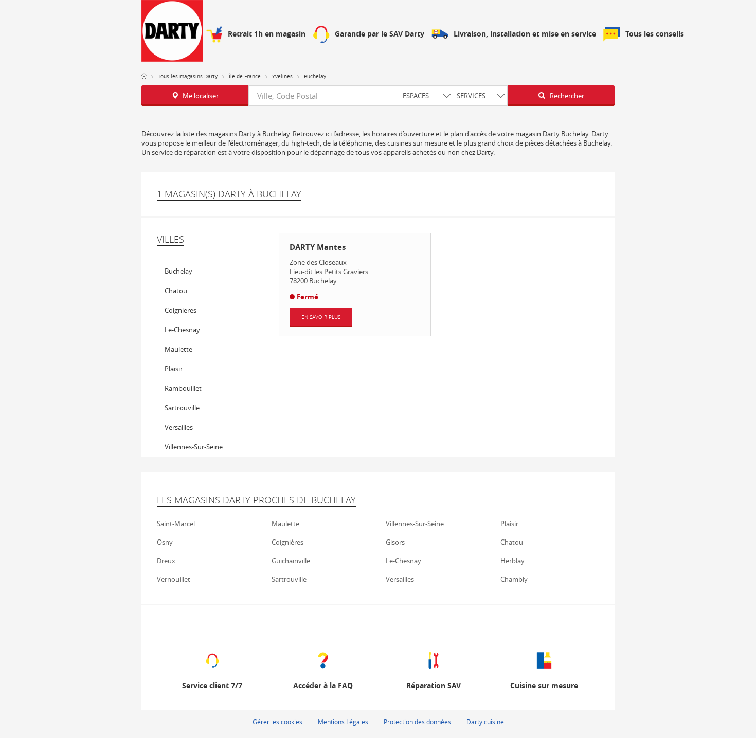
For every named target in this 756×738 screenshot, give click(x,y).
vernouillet (173, 579)
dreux (166, 560)
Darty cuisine (485, 721)
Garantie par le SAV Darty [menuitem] (379, 34)
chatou (176, 290)
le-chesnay (182, 329)
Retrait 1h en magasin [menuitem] (266, 34)
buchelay (178, 271)
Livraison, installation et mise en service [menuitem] (525, 34)
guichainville (291, 560)
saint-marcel (176, 523)
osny (165, 542)
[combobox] (378, 95)
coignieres (180, 310)
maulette (178, 349)
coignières (287, 542)
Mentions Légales (343, 721)
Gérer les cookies (277, 721)
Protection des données (417, 721)
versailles (179, 427)
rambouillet (183, 388)
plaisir (174, 368)
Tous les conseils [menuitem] (654, 34)
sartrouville (182, 407)
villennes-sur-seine (194, 447)
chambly (514, 579)
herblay (512, 560)
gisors (395, 542)
